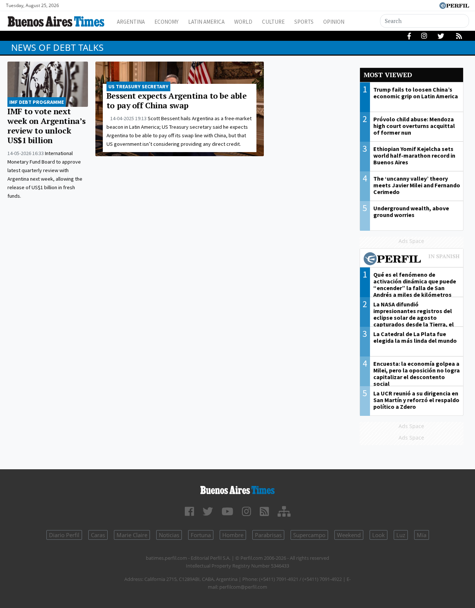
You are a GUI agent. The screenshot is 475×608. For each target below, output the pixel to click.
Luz (400, 535)
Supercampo (309, 535)
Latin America (206, 21)
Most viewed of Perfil (412, 259)
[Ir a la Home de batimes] (237, 488)
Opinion (333, 21)
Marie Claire (132, 535)
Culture (273, 21)
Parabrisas (268, 535)
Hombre (232, 535)
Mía (421, 535)
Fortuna (201, 535)
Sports (304, 21)
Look (378, 535)
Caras (98, 535)
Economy (166, 21)
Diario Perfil (64, 535)
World (243, 21)
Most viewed (388, 74)
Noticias (169, 535)
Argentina (131, 21)
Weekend (349, 535)
